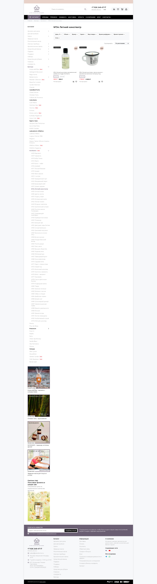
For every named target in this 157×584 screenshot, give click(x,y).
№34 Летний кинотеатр (39, 189)
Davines (32, 108)
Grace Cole (32, 118)
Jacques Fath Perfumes (37, 123)
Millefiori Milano (34, 145)
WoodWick (32, 354)
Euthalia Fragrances (35, 116)
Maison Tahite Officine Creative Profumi (39, 142)
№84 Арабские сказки (38, 296)
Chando (31, 87)
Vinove (31, 346)
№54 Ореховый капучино (39, 230)
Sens (31, 336)
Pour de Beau (33, 326)
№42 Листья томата (37, 202)
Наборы (30, 56)
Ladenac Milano (34, 133)
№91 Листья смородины (39, 316)
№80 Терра (35, 286)
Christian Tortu (34, 95)
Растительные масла (34, 41)
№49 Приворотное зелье (39, 218)
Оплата (81, 17)
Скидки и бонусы (85, 551)
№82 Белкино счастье (38, 291)
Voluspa (32, 349)
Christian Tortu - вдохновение (37, 418)
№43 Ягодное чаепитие (39, 204)
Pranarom (32, 328)
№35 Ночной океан (37, 191)
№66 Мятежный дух (37, 254)
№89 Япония (35, 311)
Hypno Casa (33, 121)
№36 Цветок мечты (37, 194)
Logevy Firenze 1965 (35, 136)
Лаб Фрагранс (34, 359)
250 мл (82, 76)
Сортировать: (108, 43)
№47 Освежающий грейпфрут (37, 214)
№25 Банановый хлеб (38, 184)
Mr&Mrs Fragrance (35, 148)
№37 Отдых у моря (37, 196)
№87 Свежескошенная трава (39, 304)
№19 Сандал (35, 171)
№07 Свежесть (36, 156)
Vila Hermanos (34, 344)
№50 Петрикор (36, 220)
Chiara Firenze (33, 92)
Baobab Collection (35, 79)
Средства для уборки (35, 59)
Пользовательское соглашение (89, 561)
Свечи (30, 36)
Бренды (30, 67)
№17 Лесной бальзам (38, 168)
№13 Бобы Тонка (36, 158)
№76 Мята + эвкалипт (38, 274)
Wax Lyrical (33, 351)
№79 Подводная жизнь (39, 284)
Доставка (72, 17)
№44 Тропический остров (39, 207)
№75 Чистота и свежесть (39, 272)
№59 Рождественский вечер (38, 240)
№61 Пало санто (36, 246)
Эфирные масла (33, 39)
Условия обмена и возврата (88, 563)
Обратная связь (84, 549)
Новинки (30, 62)
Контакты (106, 17)
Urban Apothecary (35, 339)
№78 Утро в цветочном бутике (39, 280)
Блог (99, 17)
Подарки (31, 54)
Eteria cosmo (33, 113)
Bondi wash (33, 362)
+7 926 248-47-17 (99, 7)
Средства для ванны (34, 49)
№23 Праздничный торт (39, 179)
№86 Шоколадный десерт (40, 301)
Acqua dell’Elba (34, 69)
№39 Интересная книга (39, 199)
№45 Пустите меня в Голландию (38, 210)
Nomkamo (32, 150)
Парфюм (30, 51)
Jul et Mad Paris (34, 126)
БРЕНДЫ (45, 17)
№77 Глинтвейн (36, 277)
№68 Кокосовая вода (38, 259)
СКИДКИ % (62, 17)
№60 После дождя (37, 244)
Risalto (31, 333)
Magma (31, 139)
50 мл (56, 76)
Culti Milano (33, 102)
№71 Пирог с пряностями (39, 264)
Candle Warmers (34, 85)
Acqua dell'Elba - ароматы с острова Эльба (36, 391)
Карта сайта (43, 581)
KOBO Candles (34, 128)
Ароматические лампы (35, 46)
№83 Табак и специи (38, 294)
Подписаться (70, 530)
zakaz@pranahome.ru (37, 553)
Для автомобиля (33, 34)
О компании (90, 17)
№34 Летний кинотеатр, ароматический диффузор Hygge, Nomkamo (65, 73)
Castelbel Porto (34, 90)
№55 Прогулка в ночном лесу (39, 233)
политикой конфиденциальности (46, 533)
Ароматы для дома (34, 31)
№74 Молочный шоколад (39, 269)
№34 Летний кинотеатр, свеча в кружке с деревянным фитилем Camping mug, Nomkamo (91, 73)
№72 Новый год (36, 267)
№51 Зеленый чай (37, 223)
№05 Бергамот (36, 153)
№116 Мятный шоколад (38, 321)
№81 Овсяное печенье (38, 289)
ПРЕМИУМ (53, 17)
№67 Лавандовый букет (39, 256)
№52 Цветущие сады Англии (40, 225)
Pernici (31, 323)
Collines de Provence (36, 97)
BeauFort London (35, 82)
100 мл (62, 76)
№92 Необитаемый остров (40, 318)
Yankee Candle (34, 356)
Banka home (33, 77)
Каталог (35, 17)
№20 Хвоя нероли (37, 174)
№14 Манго (35, 161)
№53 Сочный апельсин (38, 228)
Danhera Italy (33, 105)
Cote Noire (33, 100)
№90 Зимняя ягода (37, 313)
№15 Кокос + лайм (37, 163)
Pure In (31, 331)
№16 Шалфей (35, 166)
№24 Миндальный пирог (39, 181)
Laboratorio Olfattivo (36, 131)
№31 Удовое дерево (38, 186)
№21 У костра (35, 176)
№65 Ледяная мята (37, 251)
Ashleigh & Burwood (35, 72)
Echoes (31, 110)
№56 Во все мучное (37, 237)
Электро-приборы (33, 44)
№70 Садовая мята (37, 262)
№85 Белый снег (36, 299)
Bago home (33, 74)
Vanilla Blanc (33, 341)
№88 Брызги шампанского (40, 308)
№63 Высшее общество (39, 249)
